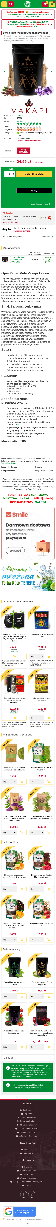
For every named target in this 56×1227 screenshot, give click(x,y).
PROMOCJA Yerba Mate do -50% (23, 22)
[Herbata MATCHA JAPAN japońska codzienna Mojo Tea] (41, 802)
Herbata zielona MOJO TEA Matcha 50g (42, 769)
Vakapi (20, 115)
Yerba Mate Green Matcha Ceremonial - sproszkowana (14, 769)
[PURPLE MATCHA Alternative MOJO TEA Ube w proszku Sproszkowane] (14, 802)
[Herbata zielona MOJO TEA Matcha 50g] (41, 753)
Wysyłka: (8, 138)
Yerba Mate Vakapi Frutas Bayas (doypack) (14, 1032)
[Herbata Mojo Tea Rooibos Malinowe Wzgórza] (41, 861)
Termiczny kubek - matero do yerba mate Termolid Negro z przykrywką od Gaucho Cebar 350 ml (14, 638)
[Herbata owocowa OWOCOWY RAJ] (41, 909)
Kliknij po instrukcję (22, 231)
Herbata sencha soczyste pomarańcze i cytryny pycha (14, 876)
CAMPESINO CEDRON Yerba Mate (42, 636)
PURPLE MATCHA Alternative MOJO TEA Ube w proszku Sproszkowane (14, 818)
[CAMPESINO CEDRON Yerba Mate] (41, 620)
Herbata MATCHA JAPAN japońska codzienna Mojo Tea (41, 817)
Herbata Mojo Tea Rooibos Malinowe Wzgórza (41, 876)
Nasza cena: (9, 161)
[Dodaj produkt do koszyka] (14, 656)
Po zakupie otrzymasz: (12, 237)
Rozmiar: (8, 151)
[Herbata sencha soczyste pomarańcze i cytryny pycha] (14, 861)
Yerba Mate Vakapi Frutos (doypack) (42, 983)
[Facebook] (23, 1194)
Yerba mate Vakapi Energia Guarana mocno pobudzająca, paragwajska (41, 1033)
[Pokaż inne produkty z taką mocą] (36, 123)
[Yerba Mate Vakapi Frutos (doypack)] (41, 968)
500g (23, 151)
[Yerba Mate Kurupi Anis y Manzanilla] (41, 684)
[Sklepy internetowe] (28, 1224)
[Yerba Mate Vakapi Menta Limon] (14, 968)
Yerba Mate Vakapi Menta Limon (14, 983)
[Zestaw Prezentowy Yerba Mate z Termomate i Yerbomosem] (14, 684)
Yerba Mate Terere (8, 463)
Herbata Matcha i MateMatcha (17, 735)
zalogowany (36, 1087)
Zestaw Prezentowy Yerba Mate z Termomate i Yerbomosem (14, 700)
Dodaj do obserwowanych (40, 204)
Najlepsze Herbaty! (12, 842)
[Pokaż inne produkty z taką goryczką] (36, 129)
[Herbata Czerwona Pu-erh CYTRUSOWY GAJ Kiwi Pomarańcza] (14, 909)
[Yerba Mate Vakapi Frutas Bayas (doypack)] (14, 1016)
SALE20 (35, 27)
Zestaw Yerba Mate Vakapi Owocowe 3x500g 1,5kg (17, 259)
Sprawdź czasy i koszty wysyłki (30, 141)
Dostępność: (9, 132)
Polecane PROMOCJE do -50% (18, 602)
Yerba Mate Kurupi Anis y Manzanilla (42, 699)
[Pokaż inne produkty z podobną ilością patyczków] (36, 126)
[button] (4, 4)
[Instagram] (31, 1194)
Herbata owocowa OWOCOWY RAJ (42, 925)
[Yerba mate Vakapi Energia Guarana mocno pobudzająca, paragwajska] (41, 1016)
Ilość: (11, 169)
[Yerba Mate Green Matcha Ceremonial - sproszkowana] (14, 753)
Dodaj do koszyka (34, 174)
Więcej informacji (10, 222)
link (18, 424)
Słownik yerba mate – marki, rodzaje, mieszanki (24, 1219)
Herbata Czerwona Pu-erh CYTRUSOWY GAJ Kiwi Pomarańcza (14, 926)
